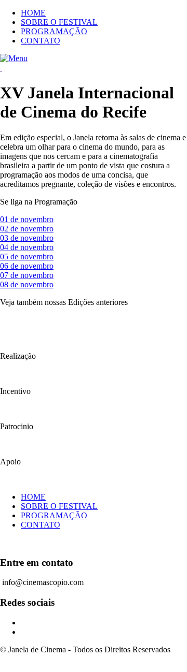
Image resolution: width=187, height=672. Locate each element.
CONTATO (40, 40)
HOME (33, 12)
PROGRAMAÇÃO (54, 31)
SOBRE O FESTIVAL (59, 22)
